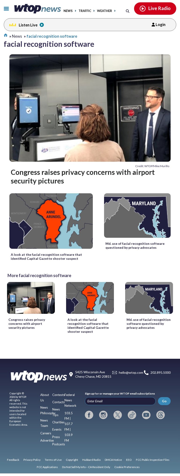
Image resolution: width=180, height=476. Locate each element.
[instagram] (103, 415)
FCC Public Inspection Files (152, 459)
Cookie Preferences (127, 467)
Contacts (58, 402)
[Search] (127, 11)
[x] (117, 415)
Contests (58, 395)
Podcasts (58, 444)
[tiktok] (132, 415)
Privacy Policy (32, 459)
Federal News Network (70, 400)
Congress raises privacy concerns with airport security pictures (83, 176)
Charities (58, 422)
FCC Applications (47, 467)
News (68, 10)
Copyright (72, 459)
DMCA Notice (113, 459)
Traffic (85, 10)
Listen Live (28, 25)
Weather (104, 10)
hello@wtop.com (131, 372)
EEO (129, 459)
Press (56, 437)
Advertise (47, 440)
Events (56, 429)
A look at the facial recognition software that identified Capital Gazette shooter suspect (46, 256)
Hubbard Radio (91, 459)
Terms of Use (53, 459)
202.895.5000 (160, 372)
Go (164, 401)
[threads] (160, 415)
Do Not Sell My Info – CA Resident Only (86, 467)
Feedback (13, 459)
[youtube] (146, 415)
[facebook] (89, 415)
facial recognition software (51, 36)
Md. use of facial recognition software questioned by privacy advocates (135, 245)
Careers (45, 433)
